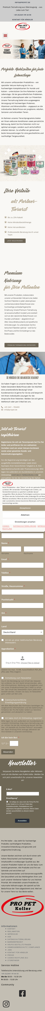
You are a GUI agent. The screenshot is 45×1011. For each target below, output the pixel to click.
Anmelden (22, 821)
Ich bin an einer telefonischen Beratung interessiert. (23, 641)
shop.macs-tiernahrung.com (25, 475)
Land (4, 626)
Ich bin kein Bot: (10, 737)
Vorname (5, 553)
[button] (5, 36)
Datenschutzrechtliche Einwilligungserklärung (15, 701)
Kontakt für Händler (22, 20)
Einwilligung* (12, 798)
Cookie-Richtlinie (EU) (18, 958)
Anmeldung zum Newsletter (18, 678)
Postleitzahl (8, 599)
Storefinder (13, 960)
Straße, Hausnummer (13, 586)
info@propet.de (22, 2)
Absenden (8, 751)
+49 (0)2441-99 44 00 (22, 15)
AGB (9, 937)
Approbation (8, 649)
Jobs (10, 950)
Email (5, 559)
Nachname (28, 553)
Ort (4, 613)
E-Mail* (9, 789)
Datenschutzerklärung (24, 526)
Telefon (5, 573)
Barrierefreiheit (15, 942)
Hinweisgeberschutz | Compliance (24, 947)
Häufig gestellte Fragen (19, 945)
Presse (11, 955)
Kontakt (12, 929)
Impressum (13, 934)
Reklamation (14, 931)
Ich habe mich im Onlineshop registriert (23, 718)
